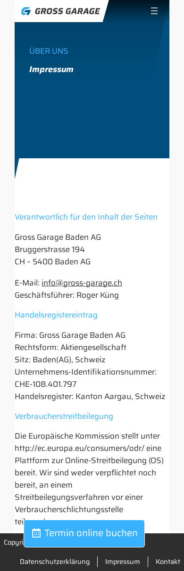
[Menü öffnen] (154, 10)
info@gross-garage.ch (82, 283)
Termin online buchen (90, 532)
